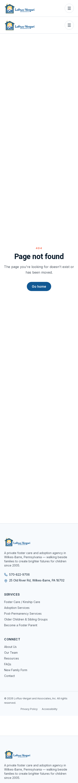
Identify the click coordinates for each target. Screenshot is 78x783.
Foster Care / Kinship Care (22, 602)
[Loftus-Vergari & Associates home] (19, 8)
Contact (9, 676)
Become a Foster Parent (20, 625)
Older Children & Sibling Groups (26, 619)
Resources (11, 658)
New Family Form (15, 670)
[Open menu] (69, 8)
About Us (10, 646)
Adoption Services (17, 607)
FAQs (7, 664)
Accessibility (49, 709)
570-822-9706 (19, 574)
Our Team (11, 652)
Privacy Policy (29, 709)
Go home (39, 287)
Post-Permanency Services (23, 613)
